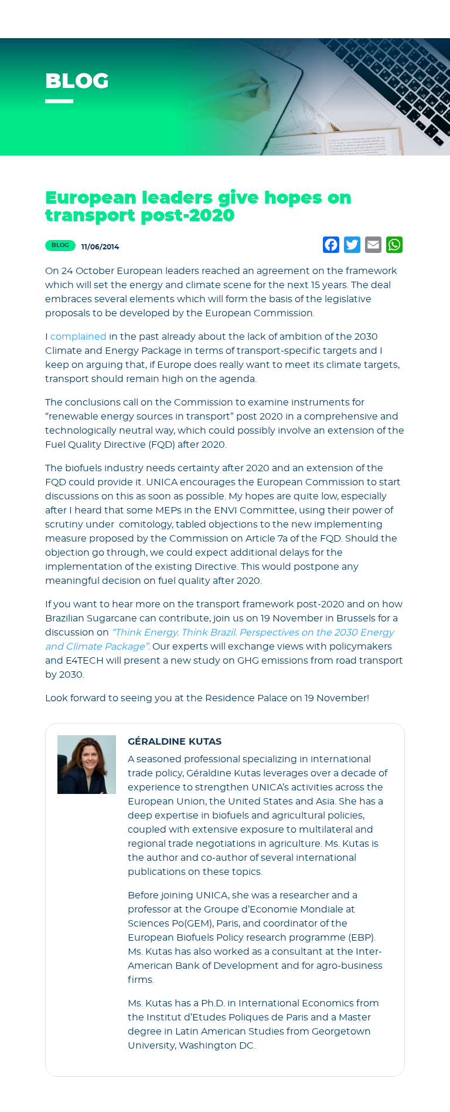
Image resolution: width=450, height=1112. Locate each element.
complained (78, 337)
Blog (60, 245)
